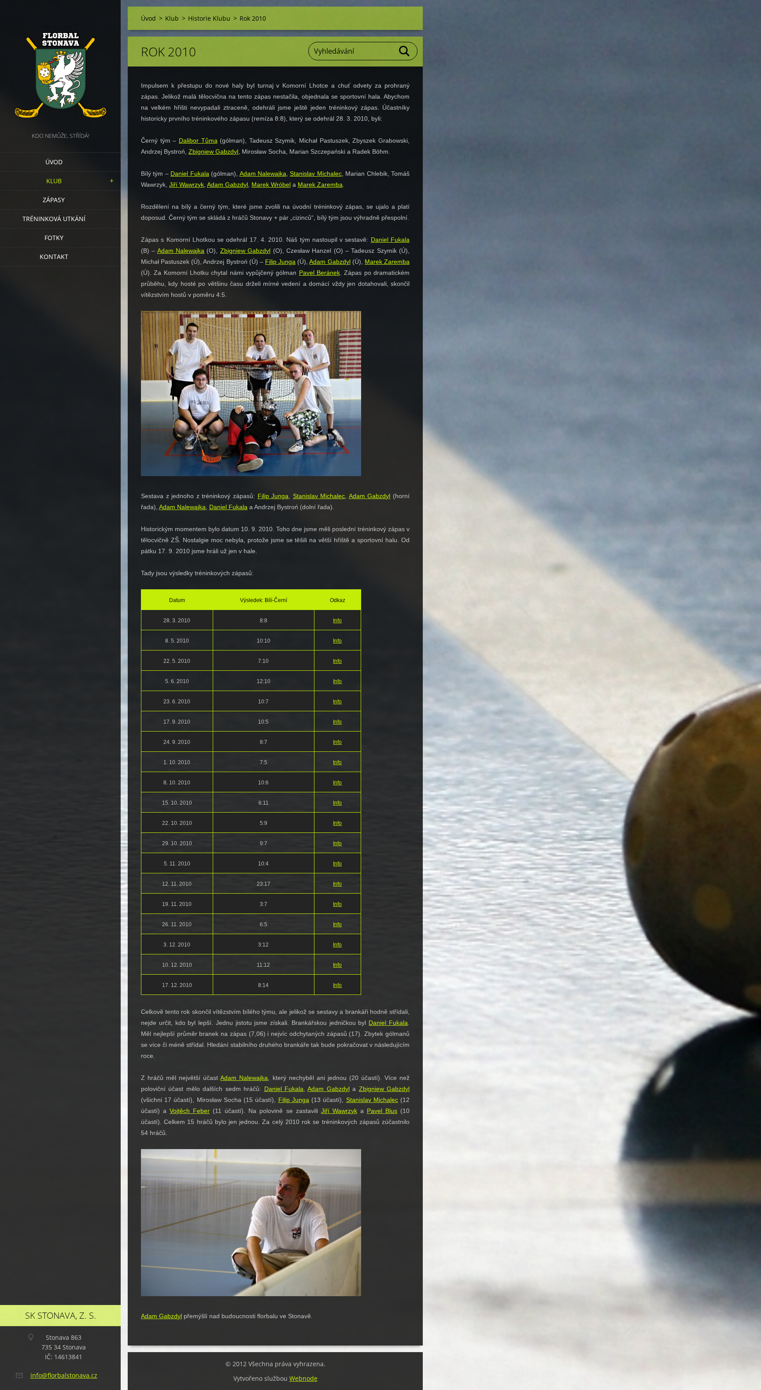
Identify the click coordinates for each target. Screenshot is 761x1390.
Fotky (53, 237)
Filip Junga (280, 261)
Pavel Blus (382, 1110)
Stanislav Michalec (315, 173)
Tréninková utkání (53, 218)
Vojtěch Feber (190, 1110)
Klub (54, 181)
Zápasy (54, 200)
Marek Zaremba (320, 184)
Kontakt (54, 256)
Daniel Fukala (189, 173)
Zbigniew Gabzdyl (213, 151)
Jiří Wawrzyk (186, 184)
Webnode (303, 1378)
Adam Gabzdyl (227, 184)
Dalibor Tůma (198, 140)
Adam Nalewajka (263, 173)
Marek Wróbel (271, 184)
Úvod (54, 162)
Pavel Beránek (319, 272)
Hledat (404, 51)
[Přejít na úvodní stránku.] (60, 65)
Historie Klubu (209, 18)
